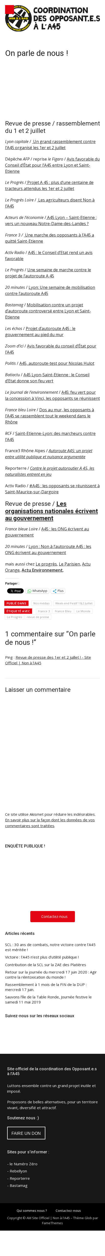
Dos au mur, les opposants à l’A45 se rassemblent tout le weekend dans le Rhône (49, 416)
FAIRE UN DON (26, 1133)
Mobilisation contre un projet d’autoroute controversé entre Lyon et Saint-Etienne (48, 311)
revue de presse (38, 617)
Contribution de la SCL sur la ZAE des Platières (45, 964)
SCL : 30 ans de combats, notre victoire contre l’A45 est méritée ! (50, 947)
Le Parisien (69, 564)
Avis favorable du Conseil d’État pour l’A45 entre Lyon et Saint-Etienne (52, 165)
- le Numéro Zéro (22, 1163)
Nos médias (41, 603)
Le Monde (83, 611)
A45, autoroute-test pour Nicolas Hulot (56, 363)
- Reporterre (18, 1178)
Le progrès (46, 564)
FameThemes (52, 1223)
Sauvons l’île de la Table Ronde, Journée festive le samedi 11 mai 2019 (48, 999)
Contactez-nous (68, 1210)
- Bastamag (17, 1185)
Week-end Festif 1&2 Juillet (74, 603)
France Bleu (63, 611)
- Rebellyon (17, 1170)
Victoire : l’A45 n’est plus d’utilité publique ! (42, 957)
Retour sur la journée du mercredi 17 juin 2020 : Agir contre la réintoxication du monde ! (51, 975)
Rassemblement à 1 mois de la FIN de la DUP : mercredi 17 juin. (46, 987)
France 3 (44, 611)
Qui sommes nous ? (32, 1210)
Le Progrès (14, 617)
